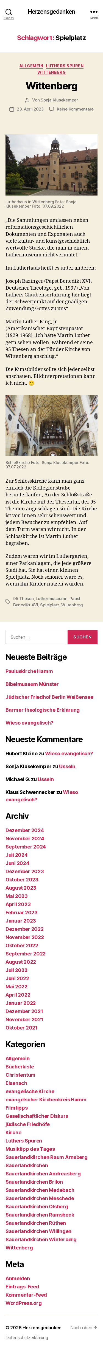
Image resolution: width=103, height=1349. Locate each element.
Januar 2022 (20, 1003)
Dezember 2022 (24, 929)
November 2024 (24, 838)
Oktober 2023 (21, 880)
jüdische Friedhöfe (27, 1124)
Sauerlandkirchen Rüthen (35, 1223)
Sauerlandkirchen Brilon (34, 1182)
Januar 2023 (20, 921)
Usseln (67, 766)
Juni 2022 (17, 978)
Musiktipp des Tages (30, 1149)
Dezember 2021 (24, 1011)
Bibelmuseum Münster (32, 684)
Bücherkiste (19, 1067)
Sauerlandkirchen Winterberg (41, 1239)
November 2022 (24, 937)
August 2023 (20, 888)
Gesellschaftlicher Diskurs (36, 1116)
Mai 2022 (16, 986)
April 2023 (17, 904)
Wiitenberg (72, 604)
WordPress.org (23, 1303)
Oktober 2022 (21, 945)
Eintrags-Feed (22, 1286)
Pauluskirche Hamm (29, 671)
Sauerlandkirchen (26, 1165)
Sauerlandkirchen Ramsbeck (39, 1215)
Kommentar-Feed (26, 1295)
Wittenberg (51, 72)
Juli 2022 (16, 970)
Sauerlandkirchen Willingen (38, 1231)
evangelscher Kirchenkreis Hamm (46, 1099)
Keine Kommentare (75, 109)
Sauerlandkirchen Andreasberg (42, 1174)
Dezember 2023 (24, 871)
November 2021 (24, 1019)
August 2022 (20, 962)
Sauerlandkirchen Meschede (39, 1198)
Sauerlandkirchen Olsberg (36, 1206)
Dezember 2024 (24, 830)
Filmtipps (16, 1108)
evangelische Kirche (29, 1091)
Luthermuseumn (52, 598)
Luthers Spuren (64, 65)
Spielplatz (49, 604)
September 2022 (25, 954)
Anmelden (17, 1278)
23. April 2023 (30, 109)
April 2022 (17, 995)
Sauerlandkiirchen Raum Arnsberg (46, 1157)
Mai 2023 (16, 896)
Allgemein (31, 65)
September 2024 (25, 847)
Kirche (13, 1132)
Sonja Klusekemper (59, 100)
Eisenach (16, 1083)
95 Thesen (23, 598)
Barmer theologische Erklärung (42, 710)
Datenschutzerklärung (26, 1337)
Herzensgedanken (51, 12)
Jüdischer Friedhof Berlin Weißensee (49, 697)
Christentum (20, 1075)
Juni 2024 (17, 863)
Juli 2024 (16, 855)
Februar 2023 (21, 912)
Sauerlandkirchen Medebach (39, 1190)
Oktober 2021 (21, 1028)
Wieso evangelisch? (29, 723)
